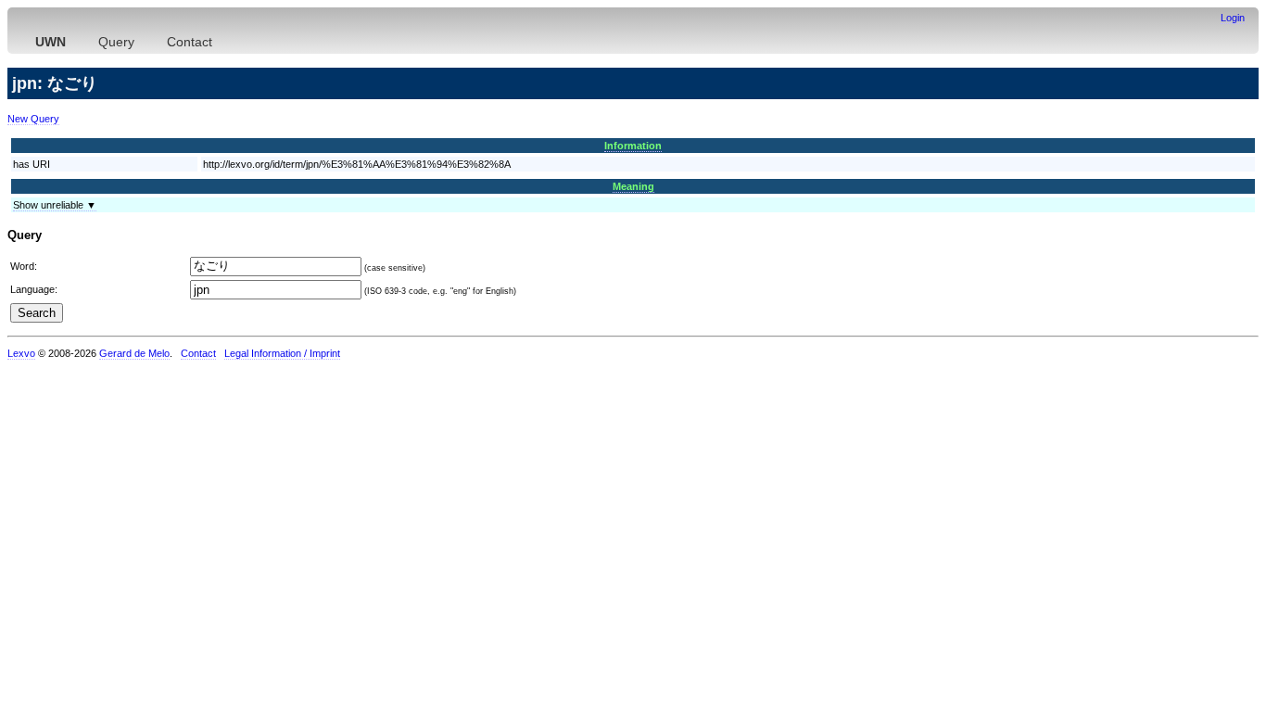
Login (1233, 17)
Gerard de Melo (134, 353)
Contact (189, 41)
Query (116, 41)
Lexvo (21, 353)
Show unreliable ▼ (54, 204)
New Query (33, 118)
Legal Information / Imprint (282, 353)
